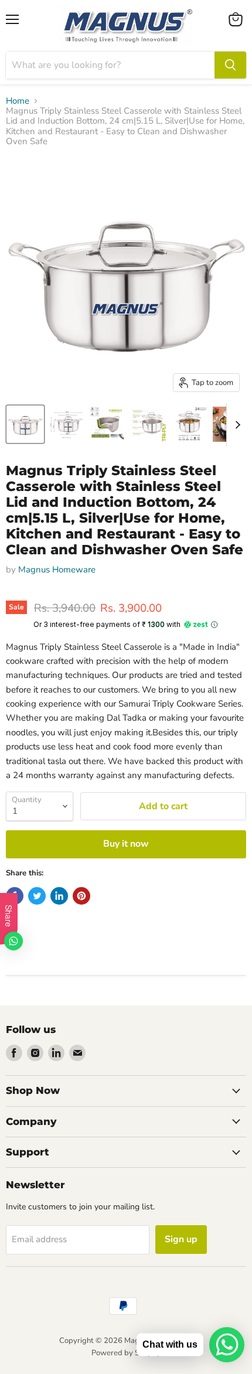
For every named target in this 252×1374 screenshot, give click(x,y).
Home (17, 101)
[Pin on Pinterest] (81, 896)
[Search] (230, 65)
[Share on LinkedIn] (59, 896)
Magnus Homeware (57, 569)
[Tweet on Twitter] (37, 896)
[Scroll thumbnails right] (235, 424)
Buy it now (126, 843)
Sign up (181, 1239)
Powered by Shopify (126, 1353)
